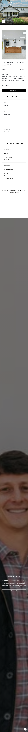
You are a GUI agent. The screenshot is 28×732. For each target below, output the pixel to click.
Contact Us (14, 590)
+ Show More (5, 85)
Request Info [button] (14, 90)
